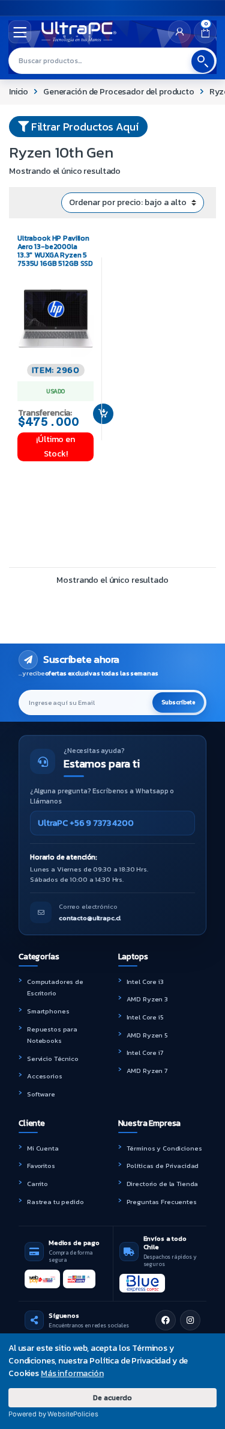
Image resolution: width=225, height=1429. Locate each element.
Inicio (18, 91)
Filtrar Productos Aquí (84, 126)
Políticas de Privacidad (163, 1165)
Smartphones (48, 1011)
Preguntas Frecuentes (162, 1201)
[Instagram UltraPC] (190, 1320)
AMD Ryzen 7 (147, 1070)
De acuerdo (112, 1397)
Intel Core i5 (145, 1017)
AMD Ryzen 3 (147, 999)
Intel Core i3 (145, 981)
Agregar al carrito (98, 414)
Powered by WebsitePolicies (53, 1414)
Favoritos (41, 1165)
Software (41, 1094)
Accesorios (44, 1076)
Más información (72, 1373)
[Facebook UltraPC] (165, 1320)
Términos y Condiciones (164, 1148)
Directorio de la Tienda (163, 1183)
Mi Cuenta (43, 1148)
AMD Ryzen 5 (147, 1035)
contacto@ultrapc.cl (90, 918)
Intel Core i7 (145, 1052)
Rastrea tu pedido (55, 1201)
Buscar (202, 61)
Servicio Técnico (53, 1058)
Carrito (37, 1183)
